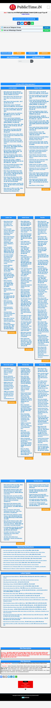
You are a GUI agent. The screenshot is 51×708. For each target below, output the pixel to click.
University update (6, 53)
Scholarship (32, 53)
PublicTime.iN (29, 7)
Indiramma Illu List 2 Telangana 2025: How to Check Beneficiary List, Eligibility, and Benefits (38, 161)
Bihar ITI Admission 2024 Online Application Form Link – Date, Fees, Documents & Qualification (13, 511)
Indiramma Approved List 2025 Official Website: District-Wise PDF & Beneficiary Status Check (38, 138)
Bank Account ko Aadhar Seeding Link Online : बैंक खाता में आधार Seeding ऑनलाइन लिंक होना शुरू (13, 185)
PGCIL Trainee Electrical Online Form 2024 (9, 290)
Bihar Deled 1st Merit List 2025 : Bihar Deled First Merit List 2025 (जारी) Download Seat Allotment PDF (13, 190)
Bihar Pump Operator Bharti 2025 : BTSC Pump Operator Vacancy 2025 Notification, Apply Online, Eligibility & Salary (9, 241)
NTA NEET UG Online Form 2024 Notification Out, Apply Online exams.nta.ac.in (12, 533)
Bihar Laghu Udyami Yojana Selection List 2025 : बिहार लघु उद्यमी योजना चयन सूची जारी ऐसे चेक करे (38, 129)
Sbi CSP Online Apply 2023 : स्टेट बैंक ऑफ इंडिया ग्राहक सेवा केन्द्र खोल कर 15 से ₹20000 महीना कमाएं (38, 491)
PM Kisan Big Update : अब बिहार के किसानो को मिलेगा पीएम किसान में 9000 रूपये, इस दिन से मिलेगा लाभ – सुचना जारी (13, 161)
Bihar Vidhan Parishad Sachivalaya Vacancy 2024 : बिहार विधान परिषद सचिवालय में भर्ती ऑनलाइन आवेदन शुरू (9, 326)
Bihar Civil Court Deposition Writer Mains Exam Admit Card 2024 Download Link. (26, 310)
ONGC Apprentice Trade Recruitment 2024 (8, 308)
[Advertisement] (25, 42)
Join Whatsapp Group (38, 57)
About (25, 684)
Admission (45, 53)
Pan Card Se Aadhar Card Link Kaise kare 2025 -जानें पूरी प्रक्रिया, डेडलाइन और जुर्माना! (13, 110)
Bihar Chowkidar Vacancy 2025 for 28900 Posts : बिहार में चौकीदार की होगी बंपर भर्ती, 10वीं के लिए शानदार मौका (13, 146)
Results (19, 53)
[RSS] (25, 689)
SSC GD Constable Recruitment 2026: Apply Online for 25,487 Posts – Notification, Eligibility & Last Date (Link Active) (9, 259)
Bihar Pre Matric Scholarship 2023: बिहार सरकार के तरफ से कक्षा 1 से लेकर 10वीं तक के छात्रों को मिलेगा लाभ (26, 451)
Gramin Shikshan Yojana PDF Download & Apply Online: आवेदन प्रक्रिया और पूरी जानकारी (37, 133)
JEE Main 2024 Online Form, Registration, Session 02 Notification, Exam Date (13, 538)
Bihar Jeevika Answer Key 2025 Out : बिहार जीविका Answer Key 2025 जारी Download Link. (13, 115)
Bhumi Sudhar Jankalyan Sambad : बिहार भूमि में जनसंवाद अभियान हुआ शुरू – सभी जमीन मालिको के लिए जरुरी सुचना (13, 151)
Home (25, 681)
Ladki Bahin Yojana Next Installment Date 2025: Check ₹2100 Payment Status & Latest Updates (38, 151)
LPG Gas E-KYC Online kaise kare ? (25, 84)
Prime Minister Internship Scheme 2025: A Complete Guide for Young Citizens (38, 156)
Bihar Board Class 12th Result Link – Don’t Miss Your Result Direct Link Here (13, 98)
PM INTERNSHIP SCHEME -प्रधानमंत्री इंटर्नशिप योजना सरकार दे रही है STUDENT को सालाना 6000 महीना (25, 371)
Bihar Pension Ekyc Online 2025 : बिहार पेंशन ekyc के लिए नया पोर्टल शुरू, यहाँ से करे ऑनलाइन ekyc (13, 126)
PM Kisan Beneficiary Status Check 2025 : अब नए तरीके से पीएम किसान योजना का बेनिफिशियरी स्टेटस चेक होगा (13, 156)
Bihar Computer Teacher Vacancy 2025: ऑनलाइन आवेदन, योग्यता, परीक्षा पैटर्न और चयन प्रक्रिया (8, 283)
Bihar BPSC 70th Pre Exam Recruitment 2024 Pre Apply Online (9, 320)
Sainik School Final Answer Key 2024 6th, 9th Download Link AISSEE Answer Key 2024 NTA (43, 411)
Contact (25, 687)
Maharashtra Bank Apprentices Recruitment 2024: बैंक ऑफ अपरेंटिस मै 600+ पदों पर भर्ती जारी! (9, 296)
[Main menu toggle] (48, 7)
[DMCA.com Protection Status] (25, 697)
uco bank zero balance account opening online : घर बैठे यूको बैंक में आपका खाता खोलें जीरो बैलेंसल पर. (38, 504)
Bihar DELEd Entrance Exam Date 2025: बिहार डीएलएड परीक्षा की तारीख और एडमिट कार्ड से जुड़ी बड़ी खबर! (26, 236)
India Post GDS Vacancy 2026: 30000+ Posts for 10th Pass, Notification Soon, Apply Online (13, 135)
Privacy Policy (25, 683)
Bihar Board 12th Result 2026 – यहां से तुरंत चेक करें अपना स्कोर (43, 238)
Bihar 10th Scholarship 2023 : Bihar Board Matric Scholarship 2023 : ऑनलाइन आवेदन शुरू (25, 433)
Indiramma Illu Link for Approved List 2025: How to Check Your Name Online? (38, 169)
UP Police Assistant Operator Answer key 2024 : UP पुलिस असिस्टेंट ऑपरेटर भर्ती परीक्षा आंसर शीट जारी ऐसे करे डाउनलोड (43, 447)
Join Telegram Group (13, 57)
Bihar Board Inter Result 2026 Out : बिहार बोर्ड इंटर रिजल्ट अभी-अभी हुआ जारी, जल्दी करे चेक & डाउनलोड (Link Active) (13, 93)
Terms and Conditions (25, 685)
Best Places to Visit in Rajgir (36, 185)
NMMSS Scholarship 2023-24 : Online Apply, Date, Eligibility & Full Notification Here (26, 425)
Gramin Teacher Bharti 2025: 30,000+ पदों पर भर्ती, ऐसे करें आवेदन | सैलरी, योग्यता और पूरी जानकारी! (38, 143)
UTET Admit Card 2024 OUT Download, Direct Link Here (26, 243)
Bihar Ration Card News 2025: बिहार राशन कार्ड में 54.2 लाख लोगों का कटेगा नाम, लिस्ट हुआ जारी (12, 131)
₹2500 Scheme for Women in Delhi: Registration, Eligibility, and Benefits (19, 568)
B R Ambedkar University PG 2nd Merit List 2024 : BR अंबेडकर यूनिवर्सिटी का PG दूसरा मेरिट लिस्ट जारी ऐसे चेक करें (13, 529)
